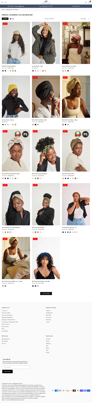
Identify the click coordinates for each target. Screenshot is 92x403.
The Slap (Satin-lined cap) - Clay (69, 227)
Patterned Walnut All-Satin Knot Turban (11, 173)
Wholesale (48, 319)
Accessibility (5, 331)
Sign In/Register (6, 339)
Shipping (48, 343)
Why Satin (48, 315)
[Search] (5, 2)
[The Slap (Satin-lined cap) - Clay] (76, 204)
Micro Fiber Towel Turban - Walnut (69, 119)
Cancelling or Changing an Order (10, 322)
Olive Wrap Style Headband (38, 227)
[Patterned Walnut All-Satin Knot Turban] (16, 150)
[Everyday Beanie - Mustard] (16, 97)
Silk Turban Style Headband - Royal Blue (41, 281)
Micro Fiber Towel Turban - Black (39, 119)
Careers (48, 322)
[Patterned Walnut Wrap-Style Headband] (16, 204)
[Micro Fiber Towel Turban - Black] (46, 97)
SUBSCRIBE (7, 371)
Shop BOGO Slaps (16, 6)
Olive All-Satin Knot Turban (68, 173)
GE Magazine (49, 312)
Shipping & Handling (7, 317)
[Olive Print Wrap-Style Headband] (46, 150)
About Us (48, 310)
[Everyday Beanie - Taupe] (46, 43)
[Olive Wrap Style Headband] (46, 204)
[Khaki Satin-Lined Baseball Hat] (16, 43)
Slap (47, 345)
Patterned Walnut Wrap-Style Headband (11, 227)
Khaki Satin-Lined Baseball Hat (9, 66)
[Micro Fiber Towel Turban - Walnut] (76, 97)
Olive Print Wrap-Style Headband (39, 173)
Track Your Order (6, 312)
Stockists (48, 339)
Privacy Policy (5, 326)
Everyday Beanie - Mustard (8, 119)
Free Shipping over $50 (46, 6)
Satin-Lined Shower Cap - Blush (69, 66)
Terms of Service (6, 324)
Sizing (47, 352)
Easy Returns (76, 6)
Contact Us (4, 310)
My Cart (4, 343)
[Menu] (2, 2)
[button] (89, 2)
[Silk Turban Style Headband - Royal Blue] (46, 258)
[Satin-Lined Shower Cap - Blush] (76, 43)
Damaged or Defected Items (8, 319)
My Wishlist (5, 341)
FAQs (3, 328)
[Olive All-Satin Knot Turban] (76, 150)
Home (3, 9)
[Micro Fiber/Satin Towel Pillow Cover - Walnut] (16, 258)
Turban (48, 341)
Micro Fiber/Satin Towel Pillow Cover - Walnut (12, 281)
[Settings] (85, 2)
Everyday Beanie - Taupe (37, 66)
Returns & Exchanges (7, 315)
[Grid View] (10, 19)
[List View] (13, 19)
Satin (47, 350)
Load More (46, 293)
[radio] (3, 71)
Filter (5, 18)
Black (47, 348)
